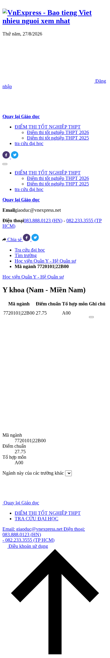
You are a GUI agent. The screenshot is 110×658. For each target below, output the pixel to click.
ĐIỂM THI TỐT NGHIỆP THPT (48, 126)
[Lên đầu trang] (55, 652)
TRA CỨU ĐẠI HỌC (36, 518)
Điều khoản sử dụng (27, 546)
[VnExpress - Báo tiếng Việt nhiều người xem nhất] (55, 21)
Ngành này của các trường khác (33, 473)
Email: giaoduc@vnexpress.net (33, 529)
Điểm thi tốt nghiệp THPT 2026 (58, 132)
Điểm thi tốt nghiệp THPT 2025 (58, 137)
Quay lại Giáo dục (21, 502)
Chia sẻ (14, 239)
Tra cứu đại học (30, 249)
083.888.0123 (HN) (43, 220)
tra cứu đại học (29, 143)
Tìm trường (26, 255)
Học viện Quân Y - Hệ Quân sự (45, 261)
